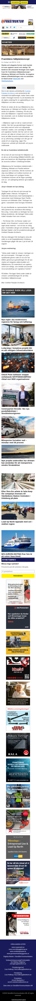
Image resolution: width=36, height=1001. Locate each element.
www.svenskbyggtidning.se (18, 949)
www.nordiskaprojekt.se (18, 951)
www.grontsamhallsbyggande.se (18, 953)
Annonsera (24, 2)
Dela (4, 87)
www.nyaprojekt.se (18, 947)
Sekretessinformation (19, 1000)
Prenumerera (15, 2)
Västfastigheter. (7, 81)
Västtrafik (16, 79)
